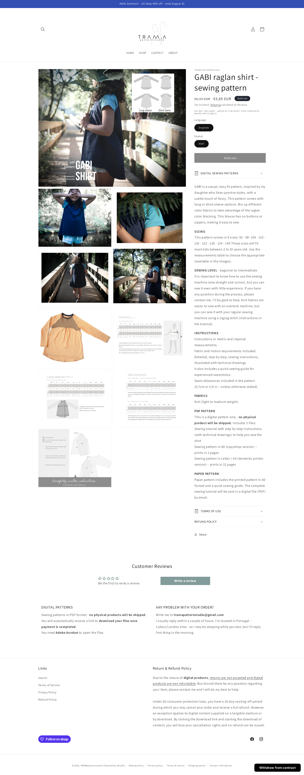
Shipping (215, 104)
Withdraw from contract (277, 768)
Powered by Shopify (114, 765)
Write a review (185, 581)
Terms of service (175, 765)
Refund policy (136, 765)
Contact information (221, 765)
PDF (204, 144)
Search (42, 678)
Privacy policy (155, 765)
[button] (42, 29)
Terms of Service (49, 685)
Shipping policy (197, 765)
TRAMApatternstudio (91, 765)
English (206, 128)
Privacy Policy (47, 692)
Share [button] (203, 534)
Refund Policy (47, 699)
